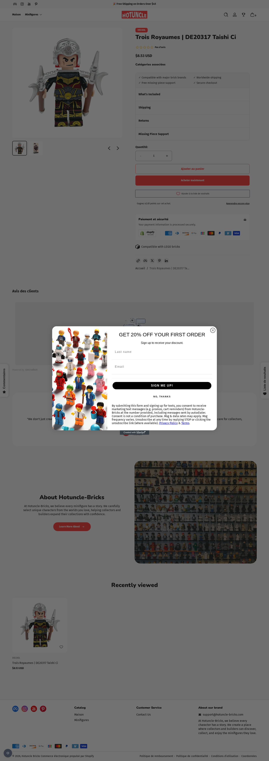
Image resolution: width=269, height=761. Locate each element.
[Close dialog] (213, 330)
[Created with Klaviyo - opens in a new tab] (134, 432)
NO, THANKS (162, 396)
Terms (185, 423)
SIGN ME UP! (162, 385)
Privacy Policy (168, 423)
